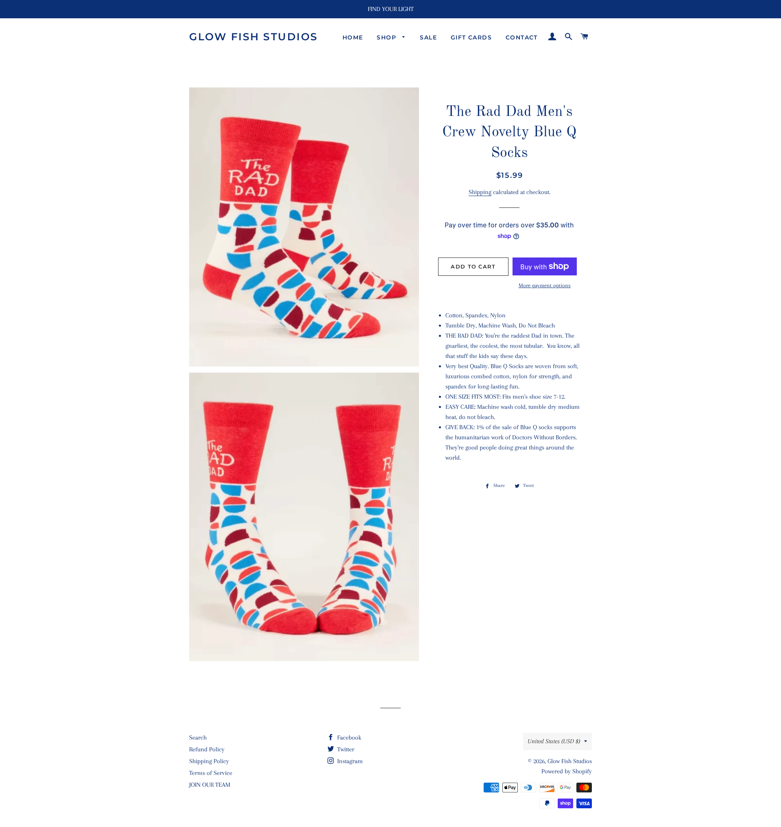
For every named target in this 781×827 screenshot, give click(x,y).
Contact (522, 37)
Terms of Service (210, 773)
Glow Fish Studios (253, 37)
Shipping (480, 192)
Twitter (345, 749)
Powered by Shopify (566, 771)
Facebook (348, 737)
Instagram (349, 761)
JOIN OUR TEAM (209, 784)
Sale (428, 37)
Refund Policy (207, 749)
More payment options (545, 285)
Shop (387, 37)
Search (198, 737)
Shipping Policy (209, 761)
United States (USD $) (554, 741)
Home (353, 37)
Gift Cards (471, 37)
